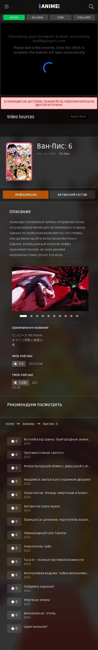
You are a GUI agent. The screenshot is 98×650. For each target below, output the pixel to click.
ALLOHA (37, 17)
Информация (26, 195)
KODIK (14, 17)
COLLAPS (84, 17)
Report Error (78, 116)
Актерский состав (72, 195)
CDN (61, 17)
